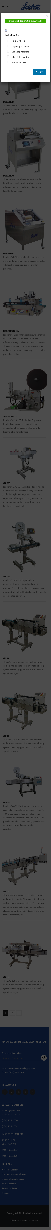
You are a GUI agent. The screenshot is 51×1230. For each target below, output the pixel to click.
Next (39, 72)
